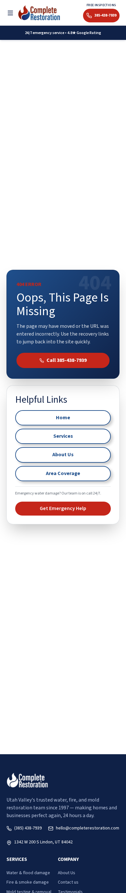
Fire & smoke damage (27, 882)
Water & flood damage (28, 873)
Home (63, 417)
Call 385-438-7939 (67, 360)
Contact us (68, 882)
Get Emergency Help (63, 508)
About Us (63, 454)
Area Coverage (63, 473)
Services (63, 436)
